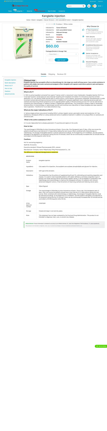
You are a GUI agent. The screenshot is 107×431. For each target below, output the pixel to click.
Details (43, 74)
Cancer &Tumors (49, 20)
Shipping (51, 74)
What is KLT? (9, 85)
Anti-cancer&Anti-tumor (63, 20)
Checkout (100, 1)
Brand (33, 20)
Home (28, 20)
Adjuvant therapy (61, 32)
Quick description (10, 83)
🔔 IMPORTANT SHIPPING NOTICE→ (13, 1)
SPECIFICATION (10, 94)
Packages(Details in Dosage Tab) (56, 51)
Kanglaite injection (78, 20)
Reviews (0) (61, 74)
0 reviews (59, 24)
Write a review (68, 24)
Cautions (7, 91)
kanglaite (39, 20)
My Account (93, 1)
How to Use (8, 88)
